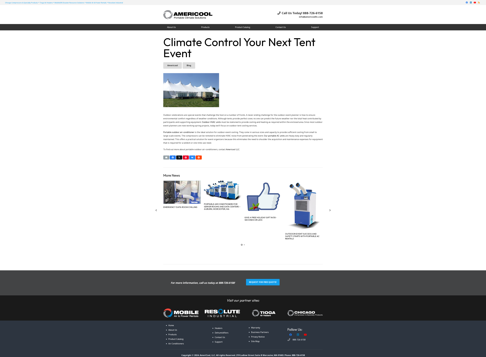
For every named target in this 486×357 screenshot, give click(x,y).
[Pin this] (186, 157)
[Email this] (166, 157)
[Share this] (173, 157)
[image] (222, 313)
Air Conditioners (176, 343)
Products (172, 334)
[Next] (329, 210)
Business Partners (260, 332)
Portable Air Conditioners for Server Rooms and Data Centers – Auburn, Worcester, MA (222, 206)
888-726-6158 (226, 283)
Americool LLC (232, 149)
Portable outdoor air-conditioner (178, 132)
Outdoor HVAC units (211, 122)
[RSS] (479, 3)
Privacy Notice (258, 336)
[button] (211, 27)
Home (171, 325)
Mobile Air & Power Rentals (96, 3)
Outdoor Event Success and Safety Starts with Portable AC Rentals (302, 236)
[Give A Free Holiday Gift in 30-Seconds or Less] (263, 197)
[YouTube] (475, 3)
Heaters (218, 328)
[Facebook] (467, 3)
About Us (172, 330)
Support (218, 341)
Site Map (255, 341)
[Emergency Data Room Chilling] (182, 192)
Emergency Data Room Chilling (180, 207)
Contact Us (220, 337)
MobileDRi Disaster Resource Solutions (69, 3)
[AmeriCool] (187, 14)
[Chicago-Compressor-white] (305, 313)
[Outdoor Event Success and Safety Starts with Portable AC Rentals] (304, 206)
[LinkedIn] (471, 3)
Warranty (255, 327)
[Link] (181, 313)
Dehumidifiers (221, 332)
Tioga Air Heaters (46, 3)
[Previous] (156, 210)
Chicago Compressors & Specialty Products (21, 3)
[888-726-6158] (290, 339)
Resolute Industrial (115, 3)
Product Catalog (175, 339)
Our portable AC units (274, 135)
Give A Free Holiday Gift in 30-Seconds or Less (261, 218)
